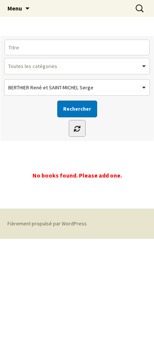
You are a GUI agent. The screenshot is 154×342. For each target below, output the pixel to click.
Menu (14, 8)
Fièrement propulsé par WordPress (47, 223)
